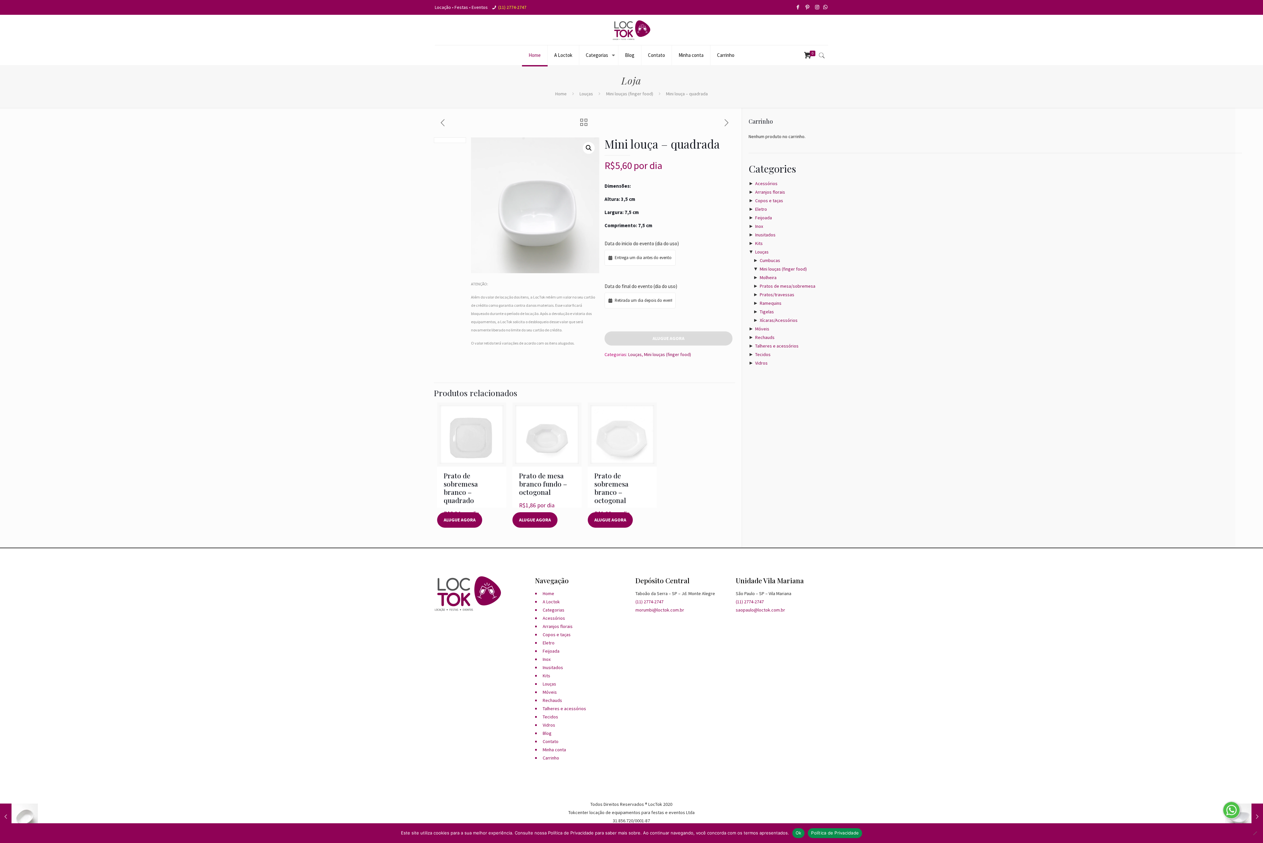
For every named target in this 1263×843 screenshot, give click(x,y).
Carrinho (551, 758)
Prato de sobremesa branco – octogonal (611, 488)
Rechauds (765, 337)
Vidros (761, 363)
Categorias (553, 610)
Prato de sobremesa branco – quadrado (461, 488)
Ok (799, 832)
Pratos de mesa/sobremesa (787, 286)
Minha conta (554, 750)
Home (561, 94)
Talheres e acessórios (777, 346)
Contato (550, 741)
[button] (589, 148)
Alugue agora (668, 338)
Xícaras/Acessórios (779, 320)
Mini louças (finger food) (629, 94)
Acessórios (766, 183)
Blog (547, 733)
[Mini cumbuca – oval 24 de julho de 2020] (19, 817)
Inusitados (765, 235)
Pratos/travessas (777, 295)
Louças (586, 94)
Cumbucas (770, 260)
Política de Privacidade (835, 832)
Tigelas (767, 312)
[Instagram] (817, 7)
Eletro (761, 209)
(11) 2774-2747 (512, 7)
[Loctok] (631, 30)
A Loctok (551, 602)
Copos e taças (769, 201)
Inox (759, 226)
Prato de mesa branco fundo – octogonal (543, 483)
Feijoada (763, 218)
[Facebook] (798, 7)
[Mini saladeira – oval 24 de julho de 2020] (1244, 817)
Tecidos (763, 354)
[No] (1254, 833)
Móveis (762, 329)
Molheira (768, 277)
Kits (759, 243)
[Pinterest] (808, 7)
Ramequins (770, 303)
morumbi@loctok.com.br (659, 610)
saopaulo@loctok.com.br (760, 610)
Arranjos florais (770, 192)
